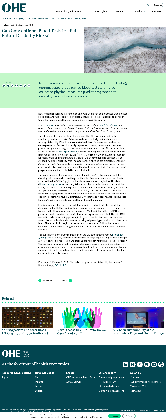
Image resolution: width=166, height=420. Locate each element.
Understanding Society (51, 184)
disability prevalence (66, 151)
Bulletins (39, 390)
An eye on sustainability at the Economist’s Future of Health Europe (138, 331)
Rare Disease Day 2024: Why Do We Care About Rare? (81, 331)
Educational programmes (112, 377)
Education (137, 11)
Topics (5, 377)
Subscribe (158, 5)
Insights (39, 381)
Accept (115, 416)
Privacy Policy (145, 410)
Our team (135, 377)
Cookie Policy (159, 410)
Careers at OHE (138, 386)
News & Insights (98, 11)
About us (156, 11)
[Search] (148, 5)
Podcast (39, 386)
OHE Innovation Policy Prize (80, 377)
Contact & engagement (111, 390)
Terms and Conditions (127, 410)
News (27, 19)
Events (119, 11)
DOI (57, 265)
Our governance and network (145, 381)
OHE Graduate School (110, 386)
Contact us (135, 390)
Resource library (107, 381)
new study (48, 124)
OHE (4, 19)
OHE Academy (107, 372)
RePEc (63, 265)
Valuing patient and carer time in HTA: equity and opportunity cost (25, 331)
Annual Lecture (73, 381)
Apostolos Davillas (108, 124)
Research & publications (68, 11)
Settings (129, 416)
